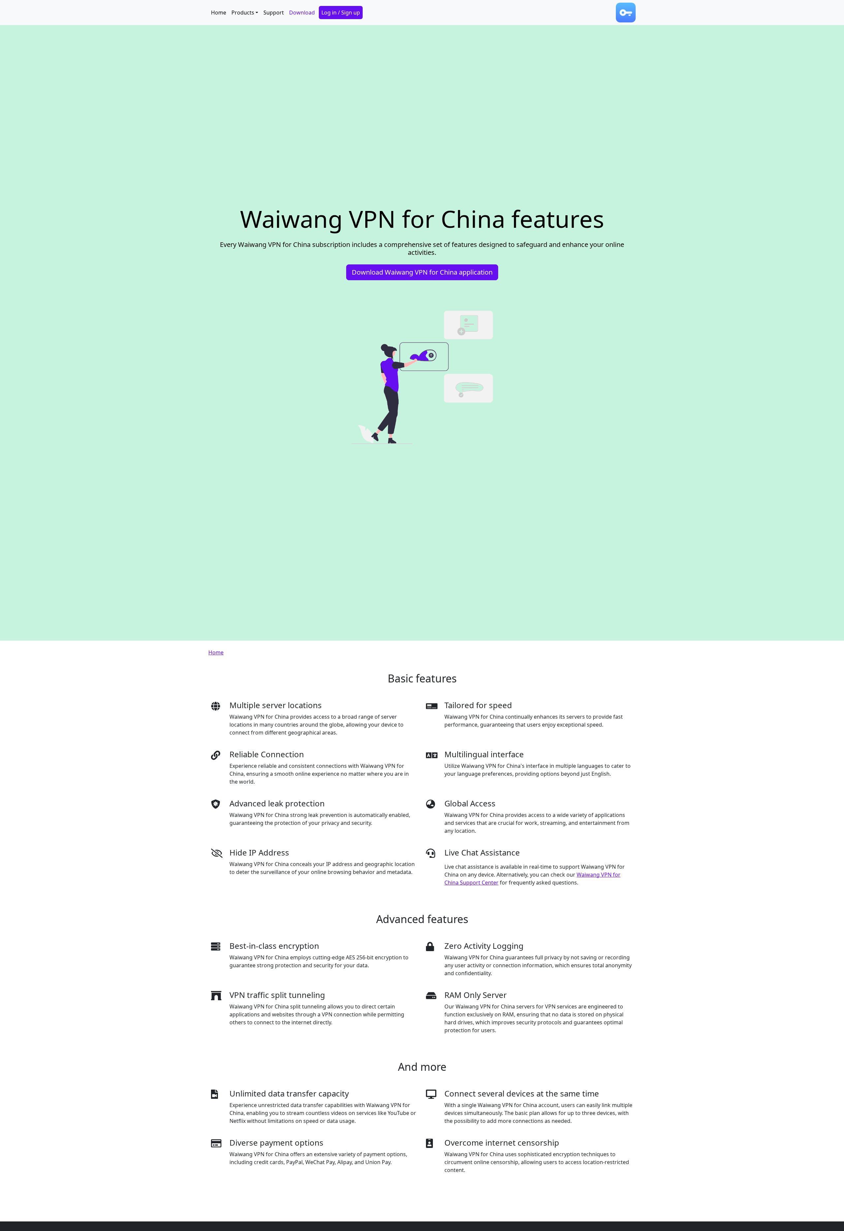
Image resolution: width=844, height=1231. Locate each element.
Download (302, 12)
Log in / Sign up (340, 12)
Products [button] (242, 12)
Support (273, 12)
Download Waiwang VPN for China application (422, 272)
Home (218, 12)
